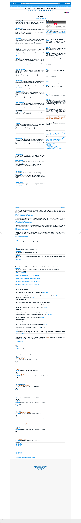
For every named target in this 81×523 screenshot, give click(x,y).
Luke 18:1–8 (33, 297)
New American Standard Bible (19, 45)
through (59, 32)
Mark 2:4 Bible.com (18, 445)
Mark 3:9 (43, 292)
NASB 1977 (17, 51)
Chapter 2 (16, 12)
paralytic (47, 34)
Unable (51, 134)
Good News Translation (18, 87)
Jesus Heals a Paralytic (49, 30)
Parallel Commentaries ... (19, 341)
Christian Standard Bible (19, 66)
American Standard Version (19, 73)
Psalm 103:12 (50, 314)
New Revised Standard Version (20, 145)
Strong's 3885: (17, 424)
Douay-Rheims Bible (18, 135)
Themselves (47, 134)
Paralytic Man (18, 243)
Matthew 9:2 (47, 81)
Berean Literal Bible (18, 123)
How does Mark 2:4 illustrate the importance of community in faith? (26, 277)
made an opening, (57, 33)
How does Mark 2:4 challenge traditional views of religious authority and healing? (28, 284)
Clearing (55, 131)
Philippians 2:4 (46, 305)
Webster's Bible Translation (19, 102)
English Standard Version (19, 28)
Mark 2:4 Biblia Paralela (18, 453)
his (49, 34)
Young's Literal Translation (19, 126)
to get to (53, 32)
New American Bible (18, 141)
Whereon (59, 134)
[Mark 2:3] (1, 234)
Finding (64, 131)
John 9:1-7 (47, 108)
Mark (13, 12)
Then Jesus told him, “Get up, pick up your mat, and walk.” (23, 237)
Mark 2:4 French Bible (18, 455)
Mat (55, 132)
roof (50, 33)
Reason (56, 133)
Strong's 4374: (17, 359)
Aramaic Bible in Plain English (19, 154)
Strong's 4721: (17, 397)
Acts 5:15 (27, 338)
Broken (53, 131)
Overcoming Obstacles (18, 259)
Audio (36, 18)
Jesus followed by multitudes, (50, 143)
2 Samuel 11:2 (48, 60)
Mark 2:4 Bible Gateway (18, 444)
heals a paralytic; (48, 144)
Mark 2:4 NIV (17, 447)
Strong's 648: (17, 386)
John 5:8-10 (22, 338)
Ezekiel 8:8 (47, 66)
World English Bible (18, 115)
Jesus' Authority (17, 265)
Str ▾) (22, 20)
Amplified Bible (17, 58)
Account (48, 131)
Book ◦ (62, 207)
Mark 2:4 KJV (17, 450)
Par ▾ (21, 20)
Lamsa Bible (17, 150)
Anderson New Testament (19, 160)
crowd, (63, 32)
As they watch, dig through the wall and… (21, 228)
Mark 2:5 (37, 322)
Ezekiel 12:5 (47, 69)
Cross (38, 18)
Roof (62, 133)
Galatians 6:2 (46, 307)
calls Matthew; (49, 145)
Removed (59, 133)
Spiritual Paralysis (18, 268)
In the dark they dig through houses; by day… (21, 229)
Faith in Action (17, 255)
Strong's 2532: (17, 348)
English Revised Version (19, 80)
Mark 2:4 (35, 290)
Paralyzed (50, 133)
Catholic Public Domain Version (20, 138)
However (49, 132)
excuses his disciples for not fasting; (52, 147)
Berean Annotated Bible (18, 62)
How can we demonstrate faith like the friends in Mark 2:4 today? (25, 274)
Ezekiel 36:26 (42, 317)
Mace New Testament (18, 171)
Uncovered (53, 134)
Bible (12, 12)
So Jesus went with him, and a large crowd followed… (22, 214)
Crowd (58, 131)
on (48, 34)
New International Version (19, 21)
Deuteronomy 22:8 (48, 121)
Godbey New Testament (19, 163)
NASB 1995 (17, 48)
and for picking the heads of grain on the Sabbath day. (54, 148)
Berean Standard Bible (18, 31)
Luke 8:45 (47, 40)
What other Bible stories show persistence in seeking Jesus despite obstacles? (28, 278)
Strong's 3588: (17, 375)
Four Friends (18, 245)
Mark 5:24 (47, 44)
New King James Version (19, 41)
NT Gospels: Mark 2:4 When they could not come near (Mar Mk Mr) (25, 457)
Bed (50, 131)
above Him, (53, 33)
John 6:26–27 (54, 294)
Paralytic (47, 133)
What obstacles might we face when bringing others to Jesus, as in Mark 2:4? (27, 275)
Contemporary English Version (19, 77)
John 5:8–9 (45, 324)
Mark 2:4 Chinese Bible (18, 454)
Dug (62, 131)
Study (40, 18)
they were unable (48, 32)
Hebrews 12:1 (55, 295)
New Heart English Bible (19, 99)
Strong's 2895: (17, 440)
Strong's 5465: (17, 413)
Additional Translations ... (19, 185)
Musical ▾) (53, 20)
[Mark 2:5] (80, 234)
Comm (43, 18)
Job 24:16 (47, 72)
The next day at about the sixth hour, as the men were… (22, 221)
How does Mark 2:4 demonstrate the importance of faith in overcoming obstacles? (28, 281)
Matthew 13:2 (48, 47)
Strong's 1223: (17, 370)
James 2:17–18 (44, 312)
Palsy (65, 132)
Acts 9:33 (30, 338)
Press (54, 133)
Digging (60, 131)
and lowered (62, 33)
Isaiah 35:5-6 (48, 94)
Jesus (56, 32)
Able (46, 131)
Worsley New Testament (19, 182)
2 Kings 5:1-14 (48, 99)
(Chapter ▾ (19, 20)
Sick (65, 133)
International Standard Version (19, 91)
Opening (60, 132)
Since (65, 31)
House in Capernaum (19, 251)
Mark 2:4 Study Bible (18, 452)
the (60, 32)
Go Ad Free (2, 519)
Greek (45, 18)
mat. (51, 34)
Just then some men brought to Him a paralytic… (22, 236)
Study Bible (17, 207)
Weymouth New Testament (19, 105)
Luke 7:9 (43, 327)
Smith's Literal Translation (19, 130)
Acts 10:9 (47, 56)
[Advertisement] (40, 201)
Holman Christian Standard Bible (20, 69)
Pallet (62, 132)
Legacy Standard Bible (18, 55)
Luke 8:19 (46, 292)
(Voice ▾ (51, 20)
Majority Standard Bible (18, 111)
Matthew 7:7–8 (46, 304)
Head (46, 132)
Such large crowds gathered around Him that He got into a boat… (24, 215)
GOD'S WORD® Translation (19, 83)
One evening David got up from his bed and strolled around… (23, 222)
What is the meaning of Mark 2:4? (21, 272)
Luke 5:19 (47, 52)
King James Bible (18, 38)
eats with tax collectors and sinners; (52, 146)
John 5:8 (47, 85)
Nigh (57, 132)
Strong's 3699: (17, 402)
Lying (54, 132)
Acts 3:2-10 (47, 88)
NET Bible (16, 95)
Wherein (56, 134)
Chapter (64, 207)
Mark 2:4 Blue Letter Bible (19, 443)
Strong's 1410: (17, 354)
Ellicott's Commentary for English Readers (22, 333)
